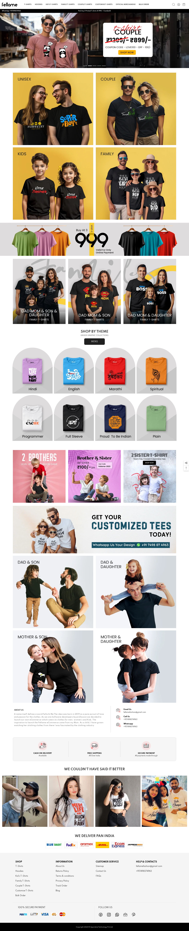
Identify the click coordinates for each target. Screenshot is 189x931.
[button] (186, 463)
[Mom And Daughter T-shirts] (136, 666)
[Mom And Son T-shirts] (53, 666)
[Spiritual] (157, 371)
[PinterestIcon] (133, 914)
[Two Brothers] (39, 476)
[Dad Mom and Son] (94, 291)
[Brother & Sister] (94, 476)
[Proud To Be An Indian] (115, 418)
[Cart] (184, 4)
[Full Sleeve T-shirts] (74, 418)
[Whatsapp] (117, 914)
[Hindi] (32, 371)
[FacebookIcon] (100, 914)
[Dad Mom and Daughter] (149, 291)
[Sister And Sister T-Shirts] (149, 476)
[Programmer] (32, 418)
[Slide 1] (85, 65)
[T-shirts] (53, 109)
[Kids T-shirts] (53, 183)
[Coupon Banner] (94, 239)
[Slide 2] (90, 65)
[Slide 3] (94, 65)
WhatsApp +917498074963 (11, 11)
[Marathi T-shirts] (115, 371)
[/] (179, 4)
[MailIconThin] (125, 914)
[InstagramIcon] (109, 914)
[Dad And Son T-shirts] (53, 592)
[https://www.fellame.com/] (9, 4)
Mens (94, 341)
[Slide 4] (99, 65)
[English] (74, 371)
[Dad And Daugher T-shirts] (136, 592)
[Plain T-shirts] (157, 418)
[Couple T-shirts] (136, 109)
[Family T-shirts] (136, 183)
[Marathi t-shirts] (94, 40)
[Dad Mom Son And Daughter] (39, 291)
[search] (173, 4)
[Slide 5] (104, 65)
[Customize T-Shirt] (94, 530)
